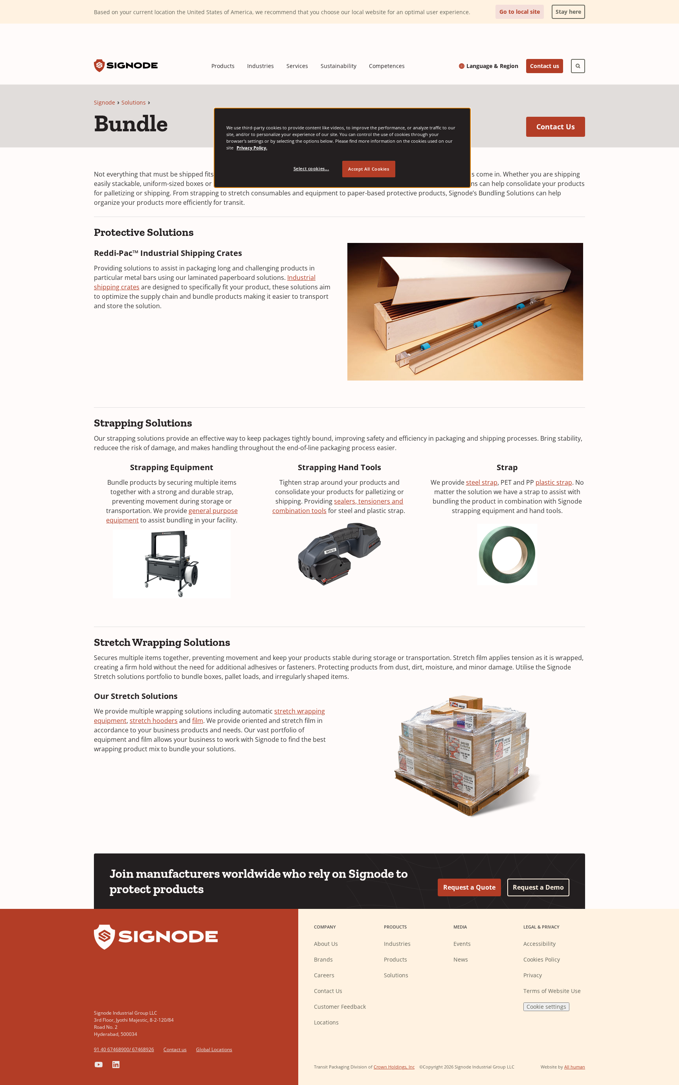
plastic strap (554, 482)
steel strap (481, 482)
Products (223, 66)
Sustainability (338, 66)
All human (574, 1067)
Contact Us (560, 126)
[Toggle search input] (578, 66)
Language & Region (492, 66)
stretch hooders (154, 720)
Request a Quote (469, 887)
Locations (326, 1022)
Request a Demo (538, 887)
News (460, 959)
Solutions (133, 102)
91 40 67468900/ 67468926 (124, 1049)
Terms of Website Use (552, 991)
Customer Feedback (340, 1006)
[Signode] (126, 65)
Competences (387, 66)
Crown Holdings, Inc (394, 1067)
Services (297, 66)
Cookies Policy (541, 959)
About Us (326, 943)
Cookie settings (546, 1006)
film (197, 720)
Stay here (566, 10)
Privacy (532, 975)
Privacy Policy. (252, 148)
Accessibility (539, 943)
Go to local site (519, 11)
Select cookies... (311, 168)
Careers (324, 975)
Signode (104, 102)
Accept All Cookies (368, 169)
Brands (323, 959)
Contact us (544, 66)
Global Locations (214, 1049)
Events (462, 943)
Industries (260, 66)
